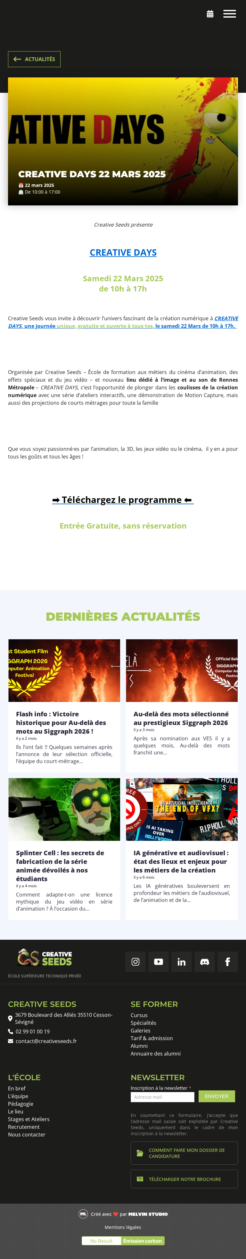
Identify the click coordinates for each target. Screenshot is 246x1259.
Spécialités (143, 1022)
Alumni (139, 1045)
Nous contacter (26, 1134)
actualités (40, 59)
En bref (16, 1088)
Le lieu (15, 1111)
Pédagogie (20, 1103)
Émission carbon (142, 1241)
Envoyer (217, 1096)
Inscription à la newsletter (161, 1088)
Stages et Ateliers (29, 1119)
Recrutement (24, 1126)
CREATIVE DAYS (123, 252)
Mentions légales (123, 1227)
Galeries (141, 1030)
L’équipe (18, 1096)
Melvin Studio (148, 1214)
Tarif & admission (152, 1038)
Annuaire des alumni (156, 1053)
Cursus (139, 1015)
